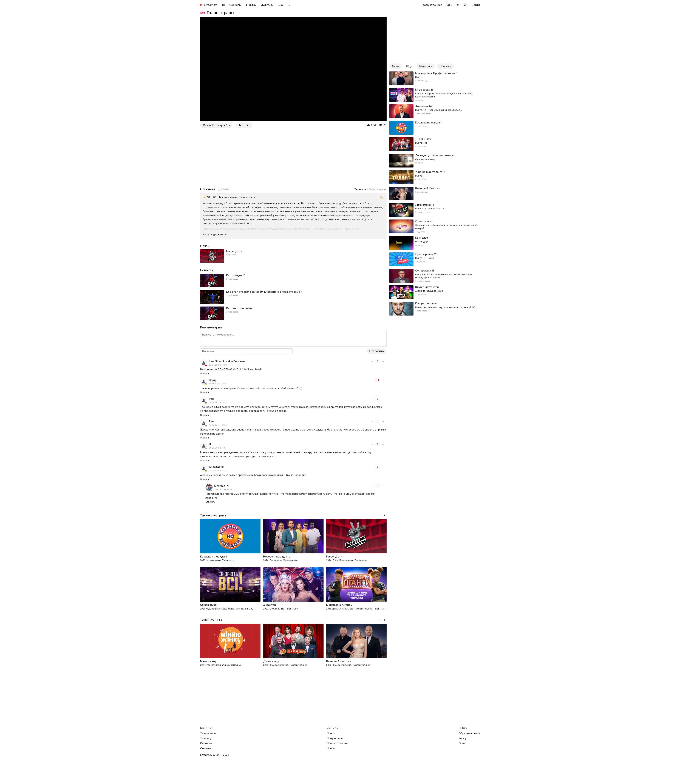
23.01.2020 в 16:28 (218, 471)
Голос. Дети (234, 251)
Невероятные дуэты (277, 556)
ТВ (223, 5)
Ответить (204, 373)
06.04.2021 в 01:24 (218, 402)
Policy (462, 738)
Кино (395, 66)
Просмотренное (431, 5)
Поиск (331, 733)
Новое (331, 748)
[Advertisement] (293, 157)
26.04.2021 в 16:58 (218, 365)
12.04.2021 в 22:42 (218, 384)
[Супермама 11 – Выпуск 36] (434, 276)
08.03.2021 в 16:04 (218, 448)
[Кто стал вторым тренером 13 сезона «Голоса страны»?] (293, 297)
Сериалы (235, 5)
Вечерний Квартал (427, 188)
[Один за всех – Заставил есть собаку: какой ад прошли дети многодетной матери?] (434, 226)
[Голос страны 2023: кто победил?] (293, 280)
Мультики (266, 5)
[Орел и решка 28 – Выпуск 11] (434, 259)
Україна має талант (428, 172)
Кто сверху (422, 89)
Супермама (423, 270)
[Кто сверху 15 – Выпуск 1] (434, 95)
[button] (384, 515)
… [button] (289, 5)
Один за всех (424, 221)
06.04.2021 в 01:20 (218, 425)
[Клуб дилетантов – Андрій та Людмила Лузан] (434, 292)
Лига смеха (423, 204)
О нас (462, 743)
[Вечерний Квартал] (434, 193)
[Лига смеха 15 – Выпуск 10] (434, 210)
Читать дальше (213, 234)
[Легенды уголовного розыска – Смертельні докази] (434, 160)
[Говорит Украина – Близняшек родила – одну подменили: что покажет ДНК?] (434, 309)
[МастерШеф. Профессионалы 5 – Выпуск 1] (434, 78)
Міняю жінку (208, 661)
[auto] (457, 4)
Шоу (281, 5)
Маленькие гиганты (339, 604)
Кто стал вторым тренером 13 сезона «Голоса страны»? (264, 291)
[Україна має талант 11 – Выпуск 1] (434, 177)
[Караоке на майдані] (434, 128)
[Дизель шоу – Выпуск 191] (434, 144)
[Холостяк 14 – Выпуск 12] (434, 111)
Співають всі (208, 604)
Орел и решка (424, 254)
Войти (476, 5)
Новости (445, 66)
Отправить (376, 351)
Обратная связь (469, 733)
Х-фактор (269, 604)
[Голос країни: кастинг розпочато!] (293, 313)
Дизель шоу (423, 139)
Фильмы (250, 5)
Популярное (335, 738)
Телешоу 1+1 (210, 620)
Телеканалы (208, 733)
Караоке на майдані (428, 122)
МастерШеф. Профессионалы (435, 73)
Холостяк (421, 106)
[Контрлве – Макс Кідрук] (434, 243)
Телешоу (360, 189)
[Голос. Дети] (293, 256)
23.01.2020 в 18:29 (223, 489)
